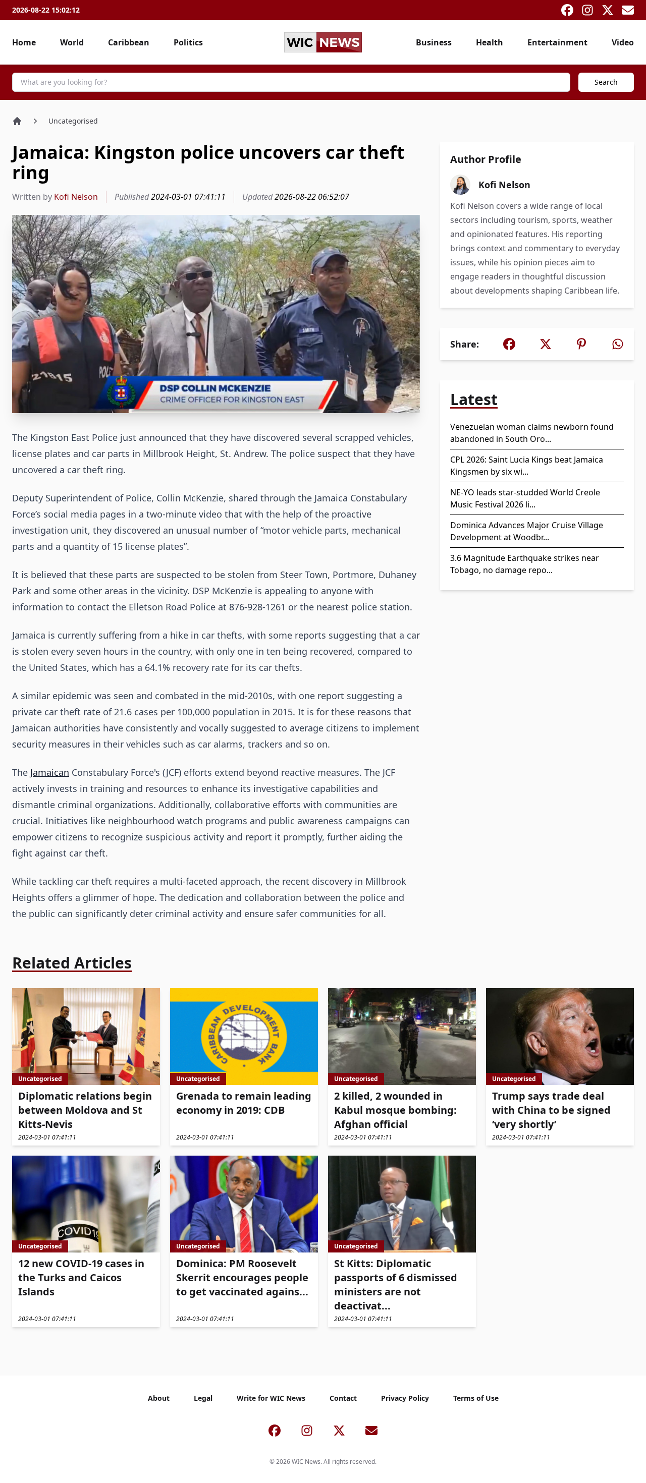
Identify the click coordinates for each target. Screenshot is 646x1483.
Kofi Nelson (76, 196)
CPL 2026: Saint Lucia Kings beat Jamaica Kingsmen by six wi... (526, 465)
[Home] (17, 121)
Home (24, 42)
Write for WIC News (271, 1398)
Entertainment (557, 42)
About (159, 1398)
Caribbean (128, 42)
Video (623, 42)
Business (434, 42)
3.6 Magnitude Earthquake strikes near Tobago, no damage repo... (524, 564)
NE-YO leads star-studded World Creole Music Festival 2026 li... (525, 498)
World (72, 42)
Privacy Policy (405, 1398)
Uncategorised (73, 121)
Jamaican (49, 772)
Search (606, 82)
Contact (343, 1398)
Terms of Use (476, 1398)
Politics (188, 42)
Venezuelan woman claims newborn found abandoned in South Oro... (532, 432)
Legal (203, 1398)
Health (489, 42)
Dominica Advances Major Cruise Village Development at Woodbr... (526, 531)
